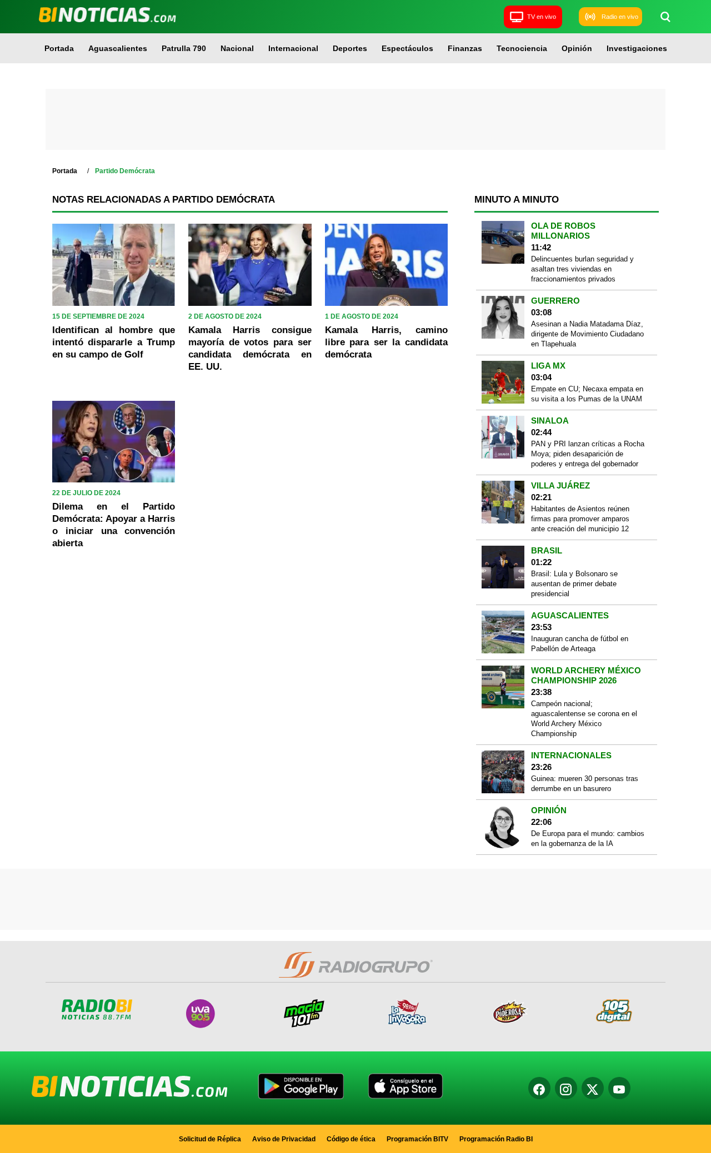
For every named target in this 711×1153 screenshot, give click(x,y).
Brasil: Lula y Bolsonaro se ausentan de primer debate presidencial (574, 584)
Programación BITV (417, 1139)
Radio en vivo (620, 16)
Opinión (577, 48)
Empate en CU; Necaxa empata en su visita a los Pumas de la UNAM (587, 394)
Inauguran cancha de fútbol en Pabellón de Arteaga (579, 644)
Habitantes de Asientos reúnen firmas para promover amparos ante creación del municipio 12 (580, 519)
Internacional (293, 48)
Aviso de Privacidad (284, 1139)
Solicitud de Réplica (210, 1139)
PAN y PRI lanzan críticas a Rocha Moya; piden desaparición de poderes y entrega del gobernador (587, 454)
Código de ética (351, 1139)
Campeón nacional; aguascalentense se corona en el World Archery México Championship (584, 718)
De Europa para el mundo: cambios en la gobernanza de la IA (587, 838)
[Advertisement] (355, 119)
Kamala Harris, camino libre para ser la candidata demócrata (386, 342)
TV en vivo (541, 16)
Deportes (350, 48)
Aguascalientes (117, 48)
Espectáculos (407, 48)
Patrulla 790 (184, 48)
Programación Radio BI (496, 1139)
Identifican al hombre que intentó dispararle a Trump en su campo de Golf (113, 342)
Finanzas (465, 48)
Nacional (237, 48)
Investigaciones (637, 48)
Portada (59, 48)
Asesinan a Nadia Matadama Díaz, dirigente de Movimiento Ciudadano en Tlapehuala (587, 334)
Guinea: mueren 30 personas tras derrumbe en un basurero (584, 783)
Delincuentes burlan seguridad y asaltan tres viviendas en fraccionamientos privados (582, 269)
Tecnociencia (522, 48)
